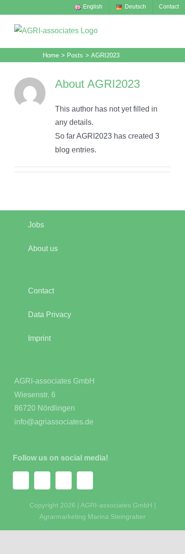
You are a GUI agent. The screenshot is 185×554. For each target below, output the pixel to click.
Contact (41, 291)
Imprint (39, 338)
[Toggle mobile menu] (167, 30)
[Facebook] (21, 480)
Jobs (36, 225)
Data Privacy (49, 314)
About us (43, 248)
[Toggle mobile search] (150, 30)
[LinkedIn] (85, 480)
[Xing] (64, 480)
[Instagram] (42, 480)
